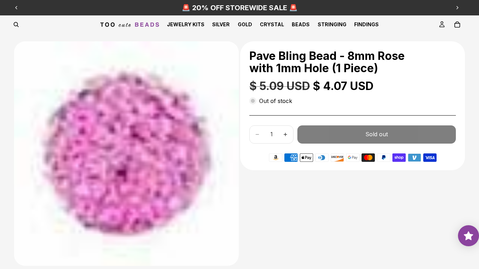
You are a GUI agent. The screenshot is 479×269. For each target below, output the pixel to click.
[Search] (16, 24)
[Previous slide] (16, 7)
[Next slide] (457, 7)
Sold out (376, 134)
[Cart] (457, 24)
